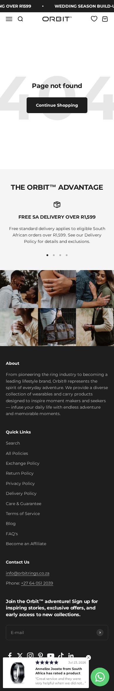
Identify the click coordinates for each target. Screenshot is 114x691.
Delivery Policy (21, 493)
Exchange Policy (22, 463)
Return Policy (20, 473)
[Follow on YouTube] (51, 656)
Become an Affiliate (26, 543)
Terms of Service (23, 513)
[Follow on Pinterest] (40, 656)
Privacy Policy (20, 483)
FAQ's (12, 533)
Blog (11, 523)
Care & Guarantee (23, 503)
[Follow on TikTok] (61, 656)
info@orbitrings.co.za (27, 573)
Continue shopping (57, 105)
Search (13, 443)
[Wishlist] (94, 19)
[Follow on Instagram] (30, 656)
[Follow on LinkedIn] (71, 656)
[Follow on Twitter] (20, 656)
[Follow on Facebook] (10, 656)
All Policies (17, 453)
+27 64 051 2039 (37, 583)
